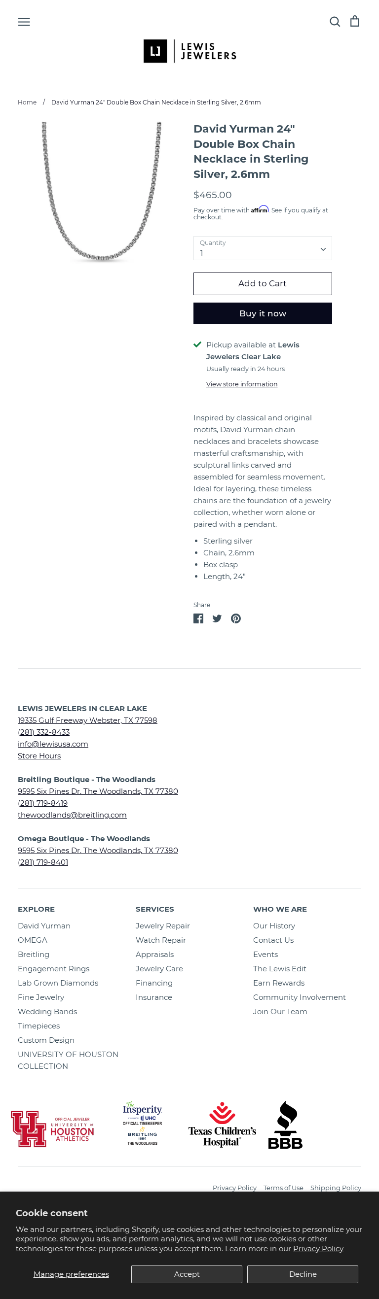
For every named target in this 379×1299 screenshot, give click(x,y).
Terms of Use (283, 1188)
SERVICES (155, 909)
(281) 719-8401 (43, 862)
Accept (187, 1274)
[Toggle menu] (24, 21)
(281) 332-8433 (44, 732)
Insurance (154, 997)
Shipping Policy (335, 1188)
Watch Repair (161, 940)
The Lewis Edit (279, 968)
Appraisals (155, 954)
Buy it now (262, 313)
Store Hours (39, 755)
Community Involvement (299, 997)
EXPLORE (36, 909)
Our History (274, 925)
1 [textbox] (201, 253)
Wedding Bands (47, 1011)
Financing (154, 983)
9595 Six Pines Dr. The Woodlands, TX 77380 (98, 791)
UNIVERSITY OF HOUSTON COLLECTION (68, 1060)
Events (265, 954)
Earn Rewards (278, 983)
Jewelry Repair (163, 925)
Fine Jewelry (41, 997)
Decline (303, 1274)
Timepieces (39, 1025)
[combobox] (262, 248)
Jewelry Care (159, 968)
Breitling (33, 954)
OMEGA (32, 940)
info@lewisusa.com (53, 744)
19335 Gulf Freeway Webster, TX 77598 (87, 720)
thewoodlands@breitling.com (72, 815)
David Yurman (44, 925)
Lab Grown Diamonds (58, 983)
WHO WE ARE (280, 909)
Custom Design (46, 1040)
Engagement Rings (53, 968)
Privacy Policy (318, 1248)
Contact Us (273, 940)
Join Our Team (280, 1011)
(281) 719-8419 (43, 803)
